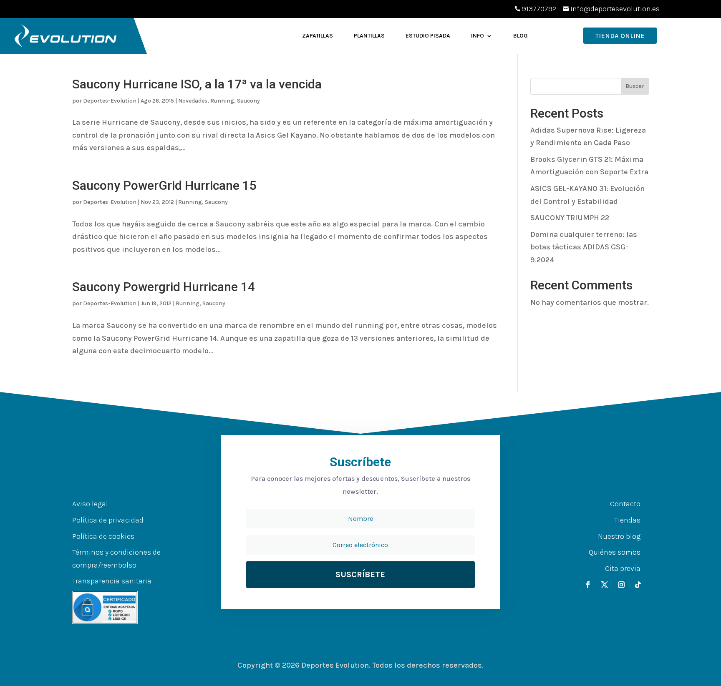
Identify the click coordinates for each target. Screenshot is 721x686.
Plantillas (369, 35)
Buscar (634, 86)
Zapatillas (317, 35)
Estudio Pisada (428, 35)
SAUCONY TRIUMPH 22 (569, 217)
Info (477, 35)
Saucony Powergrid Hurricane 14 (163, 286)
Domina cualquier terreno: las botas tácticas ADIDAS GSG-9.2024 (583, 247)
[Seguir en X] (604, 584)
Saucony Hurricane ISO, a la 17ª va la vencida (197, 84)
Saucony (248, 100)
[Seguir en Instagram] (621, 584)
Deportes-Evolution (109, 100)
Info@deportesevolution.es (615, 8)
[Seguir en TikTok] (638, 584)
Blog (520, 35)
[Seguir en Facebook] (588, 584)
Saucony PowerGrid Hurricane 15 (164, 185)
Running (222, 100)
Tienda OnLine (620, 36)
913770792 (539, 8)
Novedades (192, 100)
